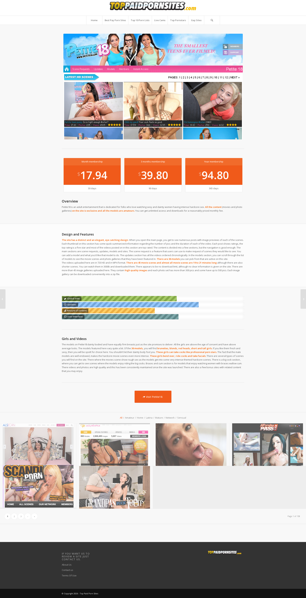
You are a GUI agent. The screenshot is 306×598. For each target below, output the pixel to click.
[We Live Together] (303, 299)
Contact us (67, 570)
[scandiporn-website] (38, 486)
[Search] (212, 20)
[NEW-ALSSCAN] (38, 444)
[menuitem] (94, 20)
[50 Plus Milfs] (2, 299)
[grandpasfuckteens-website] (114, 487)
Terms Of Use (69, 575)
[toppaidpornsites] (153, 8)
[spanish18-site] (191, 444)
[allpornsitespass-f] (268, 444)
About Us (67, 564)
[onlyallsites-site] (114, 444)
